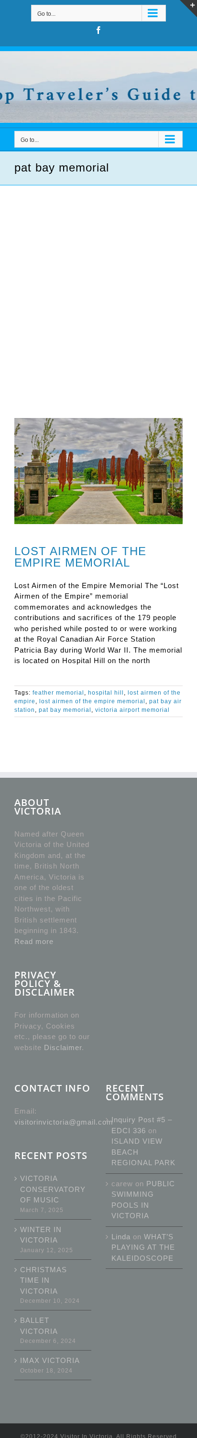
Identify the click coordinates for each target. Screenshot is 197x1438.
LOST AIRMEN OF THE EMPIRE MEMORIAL (80, 557)
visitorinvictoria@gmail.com (63, 1122)
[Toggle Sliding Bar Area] (188, 8)
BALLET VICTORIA (39, 1325)
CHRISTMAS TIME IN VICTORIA (43, 1280)
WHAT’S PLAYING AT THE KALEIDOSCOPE (143, 1247)
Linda (121, 1237)
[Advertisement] (98, 288)
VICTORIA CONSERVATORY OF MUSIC (53, 1189)
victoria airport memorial (132, 710)
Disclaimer (63, 1047)
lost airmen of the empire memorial (92, 701)
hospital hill (106, 692)
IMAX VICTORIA (50, 1360)
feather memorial (58, 692)
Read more (34, 941)
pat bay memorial (65, 710)
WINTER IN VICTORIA (41, 1235)
